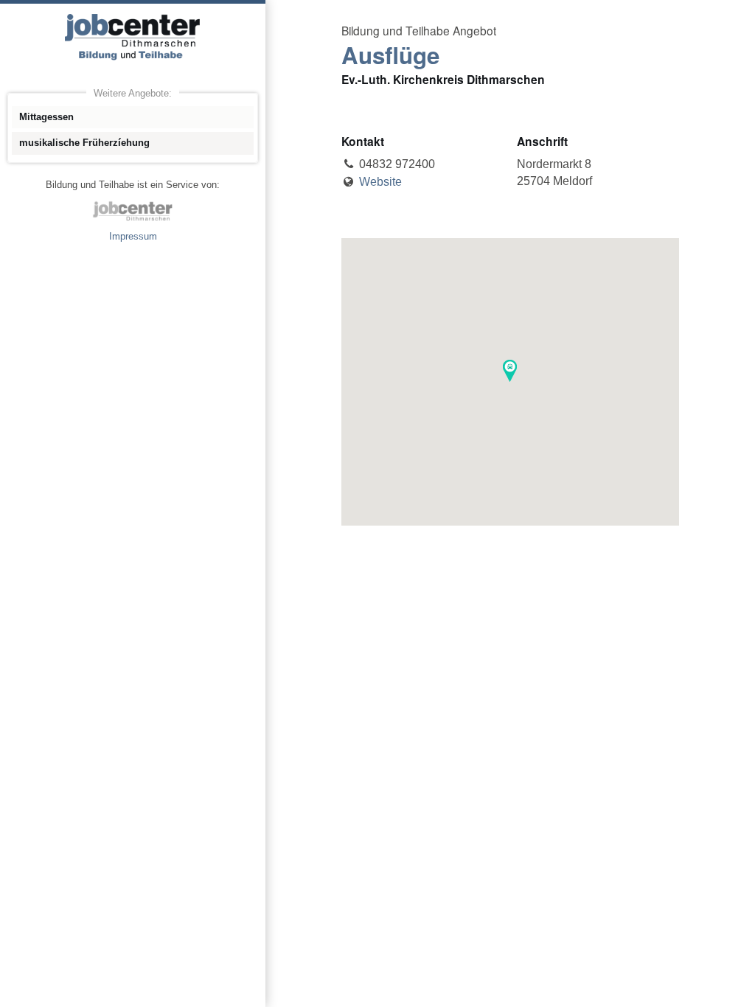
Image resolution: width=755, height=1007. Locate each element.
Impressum (133, 236)
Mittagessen (46, 116)
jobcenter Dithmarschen (132, 211)
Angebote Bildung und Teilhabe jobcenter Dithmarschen (132, 37)
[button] (510, 371)
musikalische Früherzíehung (84, 142)
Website (380, 181)
